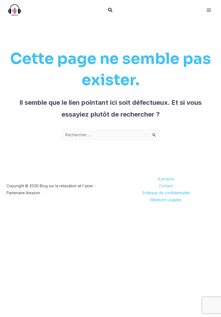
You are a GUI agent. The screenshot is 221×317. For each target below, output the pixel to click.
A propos (166, 178)
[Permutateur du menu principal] (209, 10)
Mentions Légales (166, 199)
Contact (166, 185)
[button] (110, 10)
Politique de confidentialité (166, 192)
